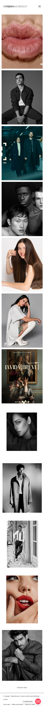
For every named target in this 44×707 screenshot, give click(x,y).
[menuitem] (39, 6)
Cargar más (22, 687)
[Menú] (39, 6)
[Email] (38, 701)
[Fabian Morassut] (18, 6)
